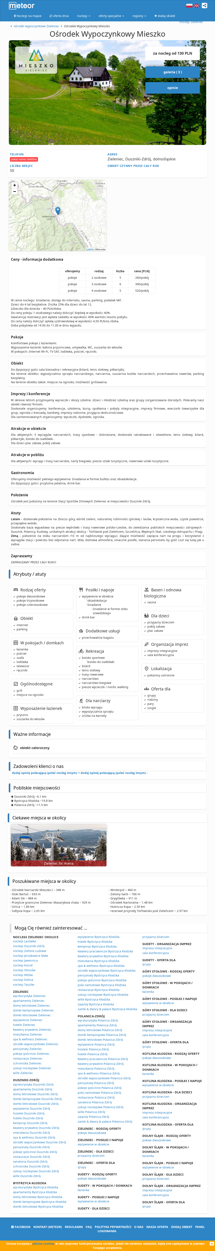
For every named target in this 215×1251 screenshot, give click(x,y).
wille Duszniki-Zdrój (27, 1176)
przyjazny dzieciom (91, 1156)
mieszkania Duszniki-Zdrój (31, 1133)
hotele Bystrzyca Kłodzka (95, 942)
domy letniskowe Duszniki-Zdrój (35, 1094)
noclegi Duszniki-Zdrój (29, 946)
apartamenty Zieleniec (29, 1001)
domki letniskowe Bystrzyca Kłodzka (38, 1206)
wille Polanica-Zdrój (91, 1112)
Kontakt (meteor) (47, 1227)
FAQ (89, 1227)
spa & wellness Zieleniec (30, 1039)
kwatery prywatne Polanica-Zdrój (101, 1064)
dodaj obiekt (181, 1227)
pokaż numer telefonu (24, 159)
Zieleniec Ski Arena (58, 863)
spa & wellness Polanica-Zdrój (99, 1073)
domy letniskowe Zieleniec (31, 1005)
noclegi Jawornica (25, 960)
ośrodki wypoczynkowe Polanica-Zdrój (104, 1078)
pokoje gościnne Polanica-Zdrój (100, 1088)
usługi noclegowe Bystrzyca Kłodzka (103, 995)
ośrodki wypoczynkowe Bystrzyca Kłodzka (106, 970)
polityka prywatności (113, 1227)
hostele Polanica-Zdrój (93, 1049)
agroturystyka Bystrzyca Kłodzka (35, 1187)
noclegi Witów (23, 975)
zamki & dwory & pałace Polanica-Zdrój (105, 1121)
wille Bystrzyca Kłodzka (94, 999)
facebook (22, 1227)
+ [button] (14, 185)
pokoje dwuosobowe (92, 1133)
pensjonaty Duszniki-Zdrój (31, 1147)
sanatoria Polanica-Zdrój (95, 1102)
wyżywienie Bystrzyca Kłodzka (98, 937)
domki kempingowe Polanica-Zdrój (102, 1035)
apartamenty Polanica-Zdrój (97, 1025)
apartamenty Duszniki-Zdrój (32, 1089)
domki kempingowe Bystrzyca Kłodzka (39, 1202)
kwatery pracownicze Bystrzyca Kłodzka (105, 951)
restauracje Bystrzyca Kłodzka (98, 990)
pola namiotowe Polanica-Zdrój (99, 1093)
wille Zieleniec (23, 1073)
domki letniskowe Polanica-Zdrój (100, 1040)
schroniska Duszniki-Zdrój (31, 1166)
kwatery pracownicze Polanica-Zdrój (103, 1059)
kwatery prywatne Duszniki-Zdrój (36, 1128)
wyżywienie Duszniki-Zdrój (31, 1108)
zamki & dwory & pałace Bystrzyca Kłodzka (107, 1009)
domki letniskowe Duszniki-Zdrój (36, 1104)
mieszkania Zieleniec (27, 1034)
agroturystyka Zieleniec (29, 996)
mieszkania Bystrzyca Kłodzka (98, 961)
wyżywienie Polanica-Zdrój (96, 1044)
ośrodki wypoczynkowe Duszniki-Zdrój (39, 1142)
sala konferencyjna (155, 953)
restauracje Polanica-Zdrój (96, 1097)
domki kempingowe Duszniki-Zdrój (37, 1099)
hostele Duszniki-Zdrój (29, 1113)
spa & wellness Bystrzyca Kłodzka (101, 966)
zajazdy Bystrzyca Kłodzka (96, 1004)
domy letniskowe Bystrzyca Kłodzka (37, 1197)
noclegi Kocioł (23, 965)
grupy (82, 1167)
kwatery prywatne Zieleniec (32, 1030)
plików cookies (43, 1244)
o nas (138, 1227)
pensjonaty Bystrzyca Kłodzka (98, 975)
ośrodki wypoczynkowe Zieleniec (35, 1044)
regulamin (74, 1227)
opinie (172, 87)
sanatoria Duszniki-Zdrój (30, 1161)
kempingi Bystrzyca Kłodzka (97, 946)
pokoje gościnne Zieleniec (31, 1054)
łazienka (83, 1190)
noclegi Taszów (23, 985)
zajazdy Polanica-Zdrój (93, 1117)
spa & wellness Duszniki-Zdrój (34, 1137)
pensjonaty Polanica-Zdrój (96, 1083)
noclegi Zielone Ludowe (29, 951)
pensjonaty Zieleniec (27, 1049)
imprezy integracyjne (157, 948)
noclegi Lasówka (24, 941)
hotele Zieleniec (24, 1025)
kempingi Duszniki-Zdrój (30, 1123)
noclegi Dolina (23, 980)
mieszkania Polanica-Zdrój (96, 1068)
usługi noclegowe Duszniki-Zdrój (36, 1171)
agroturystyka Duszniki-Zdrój (33, 1084)
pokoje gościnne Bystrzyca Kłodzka (102, 980)
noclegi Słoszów (24, 970)
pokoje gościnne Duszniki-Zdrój (35, 1152)
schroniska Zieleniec (27, 1063)
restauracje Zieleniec (27, 1058)
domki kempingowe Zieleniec (33, 1010)
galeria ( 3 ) (173, 72)
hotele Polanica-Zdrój (93, 1054)
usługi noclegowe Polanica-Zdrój (100, 1107)
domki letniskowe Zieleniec (32, 1015)
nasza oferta (157, 1227)
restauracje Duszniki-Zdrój (31, 1157)
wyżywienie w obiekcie (93, 1144)
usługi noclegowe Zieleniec (32, 1068)
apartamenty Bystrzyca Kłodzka (35, 1192)
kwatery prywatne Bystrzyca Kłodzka (103, 956)
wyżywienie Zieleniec (27, 1020)
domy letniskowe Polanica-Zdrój (100, 1030)
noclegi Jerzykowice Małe (30, 956)
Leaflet (89, 249)
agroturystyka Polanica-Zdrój (98, 1020)
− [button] (14, 191)
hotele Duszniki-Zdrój (28, 1118)
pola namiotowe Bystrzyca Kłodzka (102, 985)
